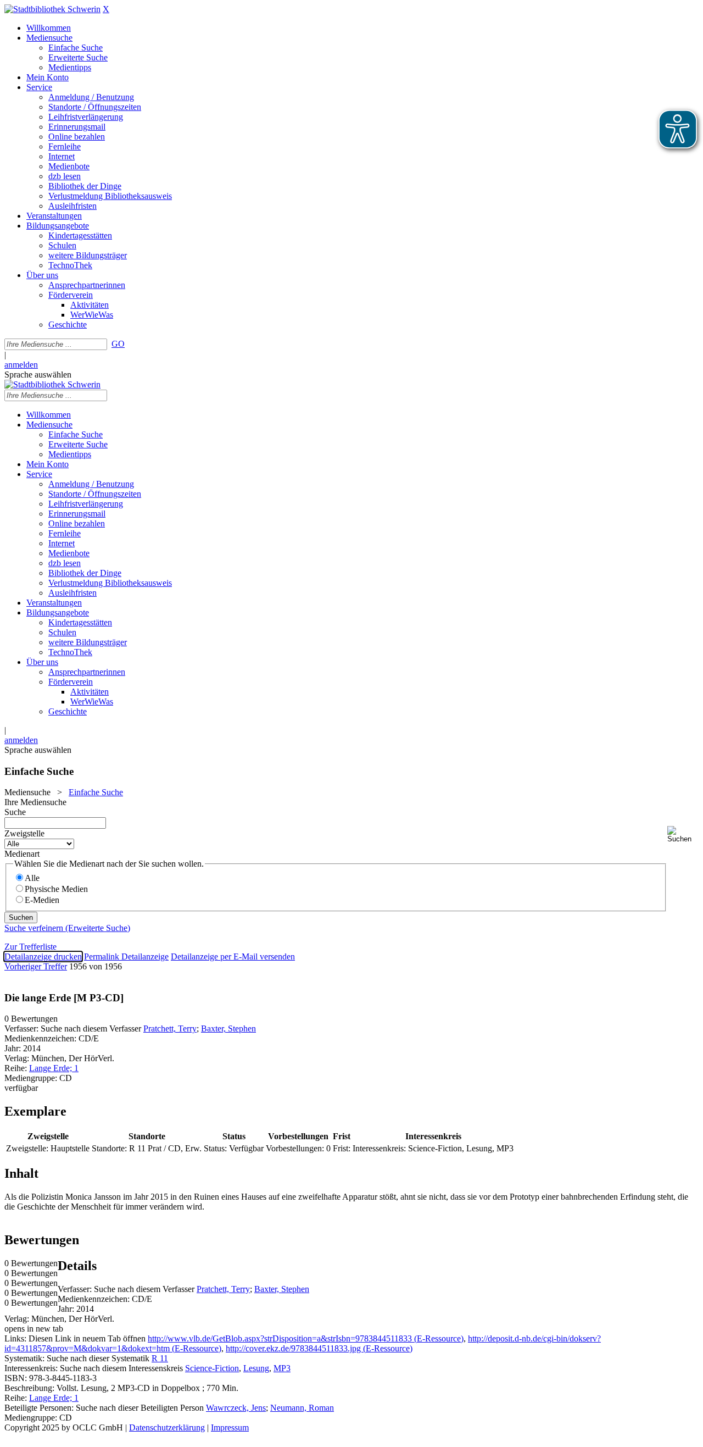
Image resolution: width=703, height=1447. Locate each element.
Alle (32, 878)
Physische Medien (56, 889)
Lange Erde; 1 (54, 1068)
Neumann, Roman (302, 1407)
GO (118, 343)
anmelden (21, 364)
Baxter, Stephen (228, 1028)
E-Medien (42, 900)
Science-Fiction (212, 1368)
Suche (15, 812)
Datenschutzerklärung (167, 1427)
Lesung (256, 1368)
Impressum (230, 1427)
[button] (683, 834)
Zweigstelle (24, 833)
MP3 (282, 1368)
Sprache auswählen (37, 374)
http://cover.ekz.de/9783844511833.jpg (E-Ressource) (319, 1348)
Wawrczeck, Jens (236, 1407)
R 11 (160, 1358)
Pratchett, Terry (170, 1028)
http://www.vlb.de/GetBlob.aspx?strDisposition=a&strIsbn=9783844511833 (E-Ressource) (306, 1338)
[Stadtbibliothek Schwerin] (52, 9)
